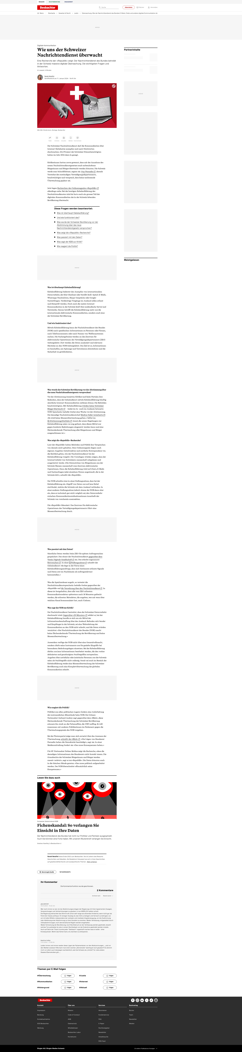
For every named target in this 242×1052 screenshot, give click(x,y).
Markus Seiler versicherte (92, 415)
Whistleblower (73, 1028)
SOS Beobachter (43, 1023)
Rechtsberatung (54, 2)
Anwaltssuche (103, 1037)
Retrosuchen (53, 563)
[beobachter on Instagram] (137, 1000)
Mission (70, 1010)
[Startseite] (45, 1000)
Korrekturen (72, 1037)
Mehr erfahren (92, 862)
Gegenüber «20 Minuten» (74, 615)
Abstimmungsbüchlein (59, 421)
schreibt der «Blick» (69, 739)
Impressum (41, 1010)
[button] (77, 107)
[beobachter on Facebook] (133, 1000)
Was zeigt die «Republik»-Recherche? (73, 233)
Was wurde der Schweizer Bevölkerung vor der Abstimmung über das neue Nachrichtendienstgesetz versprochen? (77, 225)
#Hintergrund (43, 988)
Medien (131, 1023)
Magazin (41, 2)
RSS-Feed (102, 1041)
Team (131, 1015)
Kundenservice (104, 1015)
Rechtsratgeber (104, 1028)
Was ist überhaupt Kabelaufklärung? (73, 213)
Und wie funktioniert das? (68, 217)
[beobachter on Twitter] (147, 1000)
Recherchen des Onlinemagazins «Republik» (77, 188)
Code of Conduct (74, 1015)
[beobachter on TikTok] (151, 1000)
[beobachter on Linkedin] (142, 1000)
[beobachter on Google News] (156, 1000)
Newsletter (102, 1032)
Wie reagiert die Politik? (67, 246)
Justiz (76, 13)
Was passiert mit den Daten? (69, 237)
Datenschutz (72, 1023)
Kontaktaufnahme (43, 1019)
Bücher (141, 7)
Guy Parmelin (87, 171)
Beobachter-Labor (74, 1032)
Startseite (51, 13)
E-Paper (101, 1023)
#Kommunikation (44, 982)
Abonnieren (128, 7)
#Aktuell (83, 988)
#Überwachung (44, 976)
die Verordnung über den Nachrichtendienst (80, 588)
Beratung (40, 1015)
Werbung (40, 1028)
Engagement (68, 2)
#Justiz (82, 976)
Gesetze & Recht (65, 13)
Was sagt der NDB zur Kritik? (69, 242)
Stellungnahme (78, 563)
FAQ (100, 1019)
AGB (69, 1019)
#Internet (83, 982)
